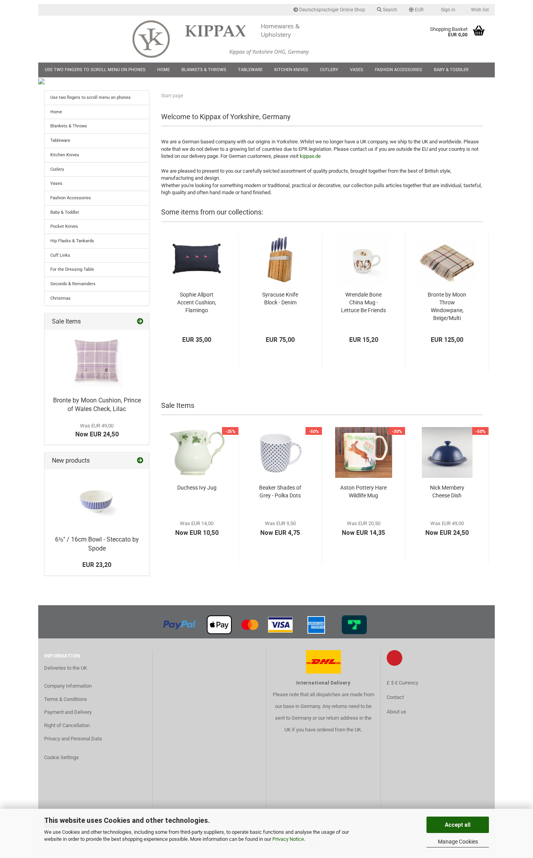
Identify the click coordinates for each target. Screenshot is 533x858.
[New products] (140, 460)
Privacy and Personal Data (73, 739)
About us (396, 712)
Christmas (60, 298)
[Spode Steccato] (96, 500)
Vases (356, 69)
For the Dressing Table (72, 269)
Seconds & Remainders (73, 283)
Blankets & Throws (203, 69)
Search (389, 10)
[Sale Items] (140, 321)
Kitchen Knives (291, 69)
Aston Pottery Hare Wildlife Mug (363, 491)
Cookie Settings (61, 757)
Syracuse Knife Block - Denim (280, 298)
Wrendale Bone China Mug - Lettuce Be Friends (363, 302)
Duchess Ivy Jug (197, 487)
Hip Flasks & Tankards (72, 240)
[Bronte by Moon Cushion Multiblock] (96, 361)
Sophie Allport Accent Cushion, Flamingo (196, 302)
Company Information (68, 686)
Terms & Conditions (65, 699)
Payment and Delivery (68, 712)
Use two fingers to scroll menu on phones (95, 69)
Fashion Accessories (398, 69)
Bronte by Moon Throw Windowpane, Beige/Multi (447, 306)
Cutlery (329, 69)
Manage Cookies (458, 841)
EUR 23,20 (96, 564)
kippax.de (310, 156)
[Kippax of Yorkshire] (228, 39)
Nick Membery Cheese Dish (447, 491)
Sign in (447, 10)
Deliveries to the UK (65, 668)
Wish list (479, 10)
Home (163, 69)
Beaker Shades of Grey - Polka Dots (280, 491)
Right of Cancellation (67, 725)
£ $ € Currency (402, 683)
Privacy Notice (288, 839)
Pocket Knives (64, 226)
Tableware (250, 69)
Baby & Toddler (451, 69)
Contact (395, 697)
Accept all (458, 825)
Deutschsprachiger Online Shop (331, 10)
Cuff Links (60, 255)
